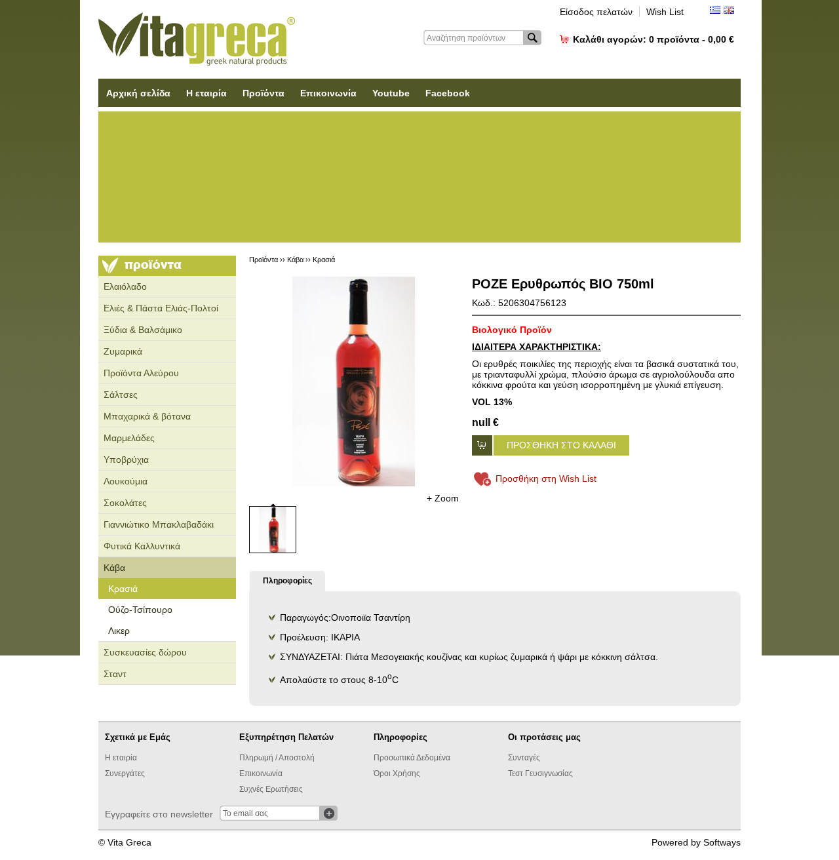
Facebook (447, 93)
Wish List (665, 12)
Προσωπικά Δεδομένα (412, 757)
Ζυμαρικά (123, 351)
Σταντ (115, 674)
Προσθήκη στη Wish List (546, 478)
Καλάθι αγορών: (653, 39)
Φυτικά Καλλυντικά (142, 546)
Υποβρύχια (126, 459)
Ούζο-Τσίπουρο (140, 609)
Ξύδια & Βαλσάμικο (143, 329)
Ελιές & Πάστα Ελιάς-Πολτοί (161, 308)
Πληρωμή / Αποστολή (277, 757)
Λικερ (119, 630)
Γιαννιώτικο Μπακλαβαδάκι (159, 524)
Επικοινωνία (328, 93)
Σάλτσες (121, 394)
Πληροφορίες (287, 580)
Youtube (391, 93)
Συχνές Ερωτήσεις (271, 789)
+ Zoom (443, 498)
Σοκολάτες (125, 503)
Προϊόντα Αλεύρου (141, 373)
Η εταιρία (206, 93)
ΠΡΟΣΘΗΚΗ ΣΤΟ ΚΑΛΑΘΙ (561, 445)
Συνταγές (524, 757)
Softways (722, 842)
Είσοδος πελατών (596, 12)
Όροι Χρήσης (397, 773)
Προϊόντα (263, 93)
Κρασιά (123, 588)
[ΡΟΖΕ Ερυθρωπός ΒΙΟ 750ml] (354, 381)
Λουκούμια (125, 481)
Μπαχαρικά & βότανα (147, 416)
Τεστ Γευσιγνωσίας (540, 773)
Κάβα (114, 567)
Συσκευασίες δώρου (145, 652)
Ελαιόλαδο (125, 286)
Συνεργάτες (125, 773)
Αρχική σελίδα (138, 93)
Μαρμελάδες (129, 438)
